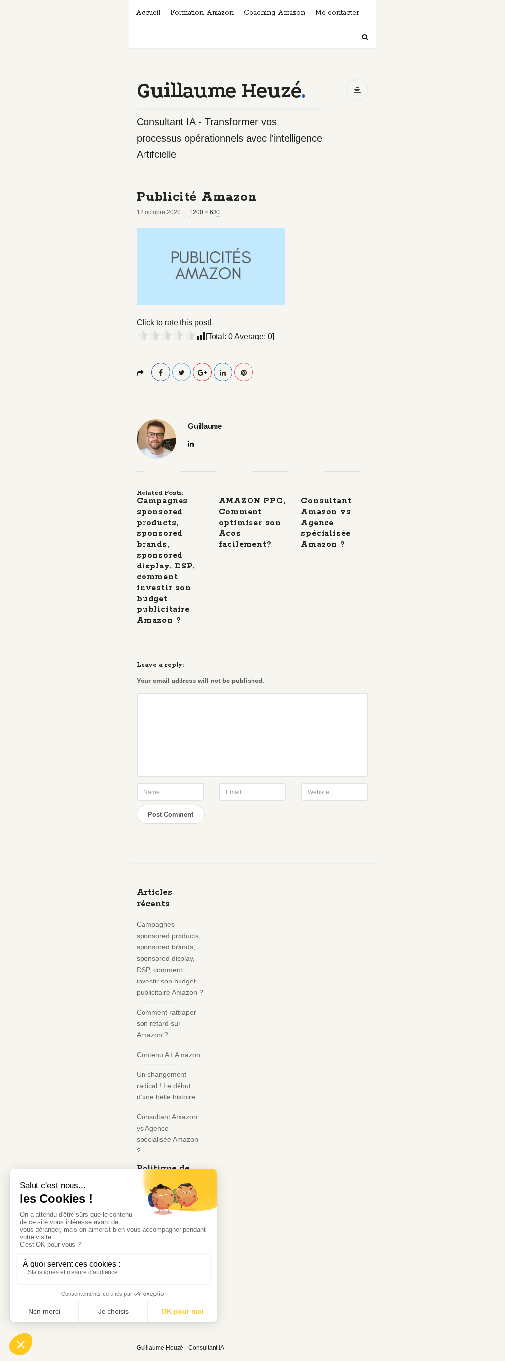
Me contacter (337, 12)
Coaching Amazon (274, 12)
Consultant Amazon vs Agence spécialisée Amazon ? (326, 523)
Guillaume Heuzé (219, 90)
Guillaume (205, 426)
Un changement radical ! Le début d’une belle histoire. (167, 1085)
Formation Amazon (202, 12)
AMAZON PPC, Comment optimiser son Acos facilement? (252, 523)
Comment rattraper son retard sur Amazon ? (166, 1023)
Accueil (148, 12)
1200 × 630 (204, 212)
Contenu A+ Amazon (168, 1055)
